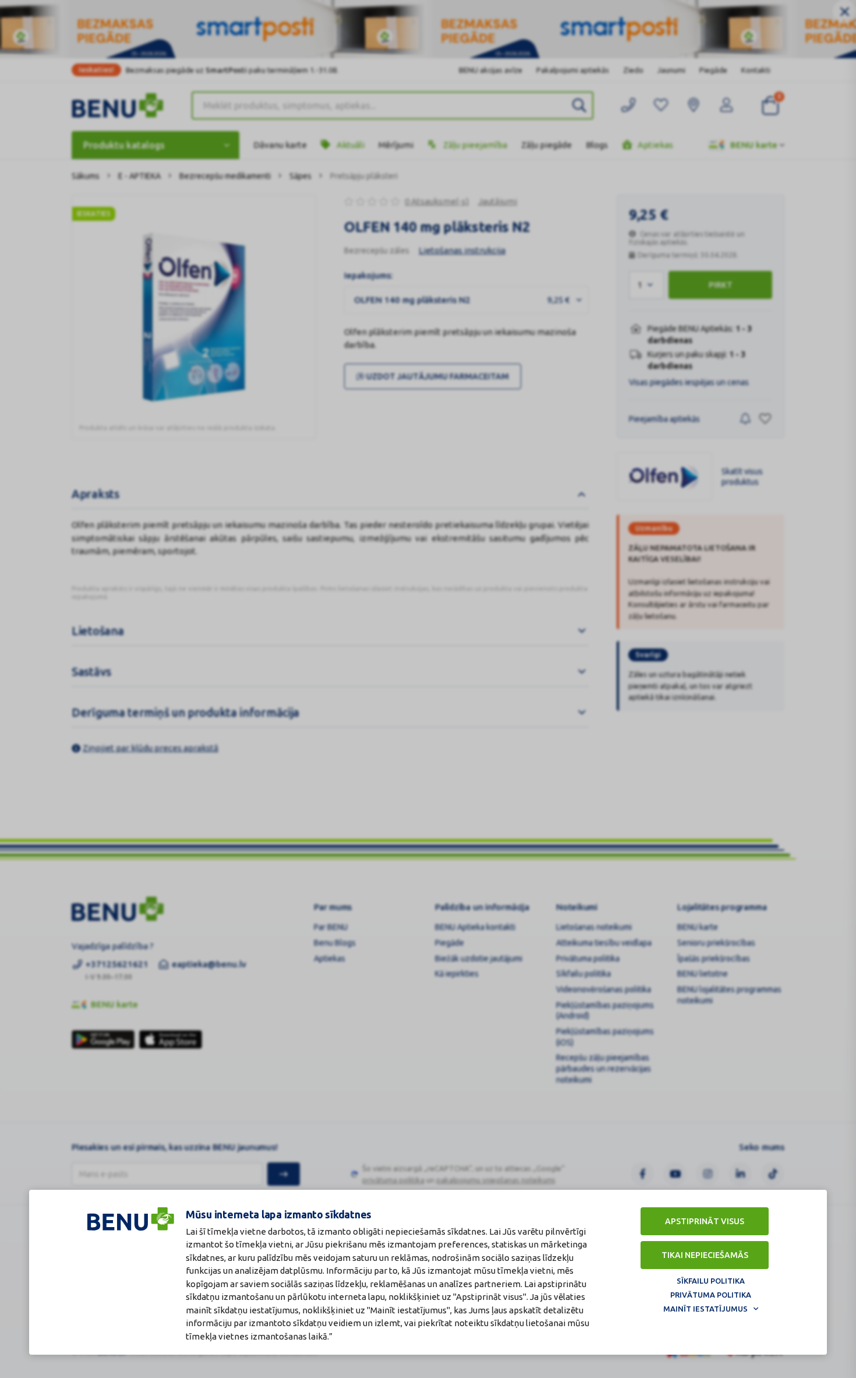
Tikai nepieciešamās (705, 1255)
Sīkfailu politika (711, 1281)
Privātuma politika (710, 1295)
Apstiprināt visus (704, 1221)
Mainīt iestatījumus (705, 1309)
